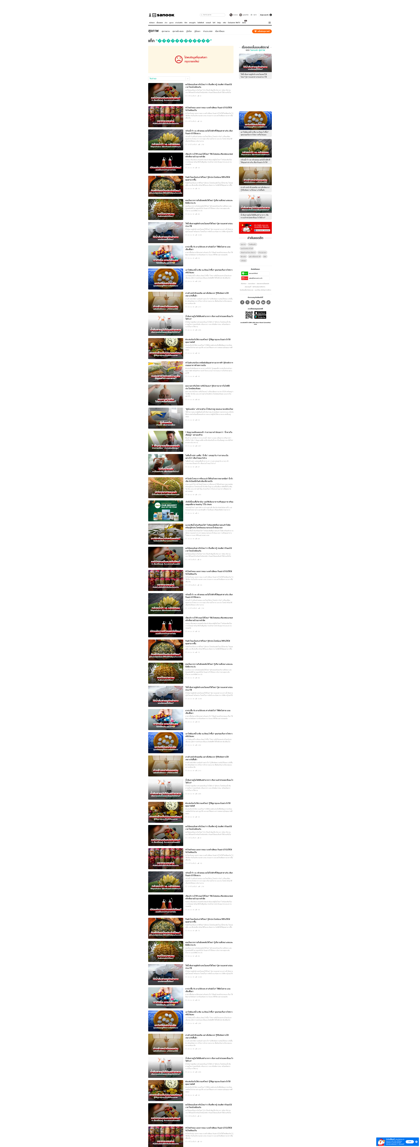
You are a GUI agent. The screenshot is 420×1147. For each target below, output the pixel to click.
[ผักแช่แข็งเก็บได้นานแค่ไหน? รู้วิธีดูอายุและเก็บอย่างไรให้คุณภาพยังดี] (165, 348)
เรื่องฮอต (160, 22)
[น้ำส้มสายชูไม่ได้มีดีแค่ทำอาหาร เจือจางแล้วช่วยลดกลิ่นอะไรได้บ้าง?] (165, 325)
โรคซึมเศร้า (252, 244)
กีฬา (185, 22)
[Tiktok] (268, 302)
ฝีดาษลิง (243, 256)
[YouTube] (258, 302)
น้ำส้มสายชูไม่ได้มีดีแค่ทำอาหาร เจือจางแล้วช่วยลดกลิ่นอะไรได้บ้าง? (255, 216)
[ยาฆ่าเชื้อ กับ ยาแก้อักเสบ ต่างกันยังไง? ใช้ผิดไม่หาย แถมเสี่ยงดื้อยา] (165, 255)
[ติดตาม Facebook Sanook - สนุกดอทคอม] (255, 228)
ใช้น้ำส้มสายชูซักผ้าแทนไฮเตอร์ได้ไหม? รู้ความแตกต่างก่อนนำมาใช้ (254, 75)
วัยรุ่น (219, 22)
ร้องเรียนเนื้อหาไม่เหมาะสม (246, 290)
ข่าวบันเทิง (178, 22)
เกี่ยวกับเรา (244, 283)
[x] (247, 302)
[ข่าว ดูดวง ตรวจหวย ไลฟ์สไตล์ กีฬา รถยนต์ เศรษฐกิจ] (161, 15)
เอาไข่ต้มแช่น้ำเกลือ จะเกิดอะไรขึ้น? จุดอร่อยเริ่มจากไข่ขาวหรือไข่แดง (254, 133)
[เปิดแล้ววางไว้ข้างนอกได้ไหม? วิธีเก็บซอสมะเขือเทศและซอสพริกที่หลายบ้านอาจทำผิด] (165, 163)
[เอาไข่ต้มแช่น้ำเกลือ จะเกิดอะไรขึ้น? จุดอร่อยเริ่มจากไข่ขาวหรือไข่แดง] (165, 279)
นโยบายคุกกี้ (248, 287)
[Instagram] (253, 302)
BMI (265, 256)
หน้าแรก (152, 22)
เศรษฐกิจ (192, 22)
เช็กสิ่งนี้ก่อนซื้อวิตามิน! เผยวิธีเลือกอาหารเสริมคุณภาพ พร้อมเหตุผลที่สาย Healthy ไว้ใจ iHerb (209, 503)
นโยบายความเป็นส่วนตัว (263, 283)
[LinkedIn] (263, 302)
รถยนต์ (208, 22)
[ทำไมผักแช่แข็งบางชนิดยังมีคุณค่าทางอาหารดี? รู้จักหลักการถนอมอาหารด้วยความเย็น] (165, 371)
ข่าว (166, 22)
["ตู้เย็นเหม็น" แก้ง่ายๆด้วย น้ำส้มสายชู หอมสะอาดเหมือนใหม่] (165, 418)
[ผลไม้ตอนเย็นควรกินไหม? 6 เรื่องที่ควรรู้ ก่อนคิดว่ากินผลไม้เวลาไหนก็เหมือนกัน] (165, 93)
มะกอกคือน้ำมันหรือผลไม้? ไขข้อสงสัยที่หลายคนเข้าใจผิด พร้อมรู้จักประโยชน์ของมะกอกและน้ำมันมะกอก (208, 526)
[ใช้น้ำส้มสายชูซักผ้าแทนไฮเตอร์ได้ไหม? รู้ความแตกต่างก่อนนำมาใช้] (165, 232)
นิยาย (244, 22)
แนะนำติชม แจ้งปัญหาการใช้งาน (263, 290)
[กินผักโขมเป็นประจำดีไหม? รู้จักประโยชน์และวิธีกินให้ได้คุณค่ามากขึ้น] (165, 186)
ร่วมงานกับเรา (251, 283)
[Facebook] (242, 302)
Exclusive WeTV (234, 22)
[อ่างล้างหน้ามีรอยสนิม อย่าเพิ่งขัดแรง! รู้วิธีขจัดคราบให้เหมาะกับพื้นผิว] (165, 302)
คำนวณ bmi (262, 252)
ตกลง (409, 1141)
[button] (201, 15)
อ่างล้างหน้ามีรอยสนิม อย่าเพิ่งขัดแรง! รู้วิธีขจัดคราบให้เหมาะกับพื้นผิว (255, 188)
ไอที (214, 22)
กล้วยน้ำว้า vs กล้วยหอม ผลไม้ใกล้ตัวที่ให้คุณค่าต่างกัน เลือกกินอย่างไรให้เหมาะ (255, 162)
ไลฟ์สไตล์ (201, 22)
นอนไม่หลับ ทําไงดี (247, 248)
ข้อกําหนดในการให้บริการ (259, 287)
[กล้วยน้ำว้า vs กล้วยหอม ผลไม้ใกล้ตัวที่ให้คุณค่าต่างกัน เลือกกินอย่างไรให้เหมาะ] (165, 139)
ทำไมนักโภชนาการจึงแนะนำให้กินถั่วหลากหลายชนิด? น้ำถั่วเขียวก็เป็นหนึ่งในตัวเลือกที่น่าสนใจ (209, 480)
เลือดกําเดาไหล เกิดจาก (248, 252)
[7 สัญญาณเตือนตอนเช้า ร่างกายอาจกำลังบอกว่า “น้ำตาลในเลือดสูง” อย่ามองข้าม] (165, 441)
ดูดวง (171, 22)
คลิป (224, 22)
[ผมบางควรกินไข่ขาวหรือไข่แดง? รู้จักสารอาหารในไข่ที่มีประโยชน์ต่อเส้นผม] (165, 395)
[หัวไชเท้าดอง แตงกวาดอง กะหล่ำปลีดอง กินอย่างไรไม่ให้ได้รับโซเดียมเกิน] (165, 116)
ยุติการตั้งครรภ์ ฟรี (254, 256)
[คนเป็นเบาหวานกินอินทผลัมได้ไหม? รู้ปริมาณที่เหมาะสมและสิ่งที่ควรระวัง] (165, 209)
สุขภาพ (243, 244)
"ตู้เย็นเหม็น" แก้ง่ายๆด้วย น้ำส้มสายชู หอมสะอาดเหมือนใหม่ (209, 409)
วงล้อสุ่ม (243, 261)
